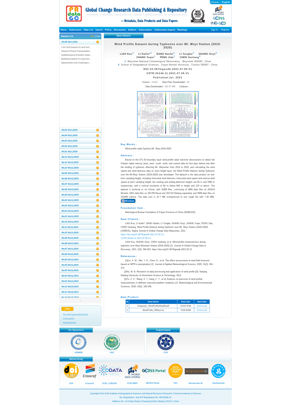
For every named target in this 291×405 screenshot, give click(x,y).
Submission (75, 30)
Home (63, 30)
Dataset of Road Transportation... (76, 51)
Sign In (214, 30)
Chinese (214, 2)
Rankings (182, 30)
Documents (120, 30)
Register (225, 30)
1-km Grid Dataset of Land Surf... (76, 47)
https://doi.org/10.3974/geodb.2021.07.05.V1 (142, 234)
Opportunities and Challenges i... (76, 63)
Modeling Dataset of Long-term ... (76, 59)
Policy (108, 30)
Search (99, 30)
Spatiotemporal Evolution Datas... (76, 55)
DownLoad (202, 306)
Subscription (145, 30)
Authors (132, 30)
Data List (88, 30)
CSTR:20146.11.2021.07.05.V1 (136, 238)
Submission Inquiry (164, 30)
